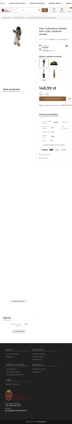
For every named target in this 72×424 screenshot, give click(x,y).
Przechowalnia (37, 359)
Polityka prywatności (39, 369)
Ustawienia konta (38, 357)
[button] (45, 10)
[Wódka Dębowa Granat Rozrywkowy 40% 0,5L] (44, 73)
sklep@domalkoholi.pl (16, 410)
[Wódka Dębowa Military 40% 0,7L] (54, 73)
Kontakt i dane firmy (12, 384)
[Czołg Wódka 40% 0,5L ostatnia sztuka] (54, 63)
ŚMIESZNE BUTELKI (19, 17)
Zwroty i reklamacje (12, 354)
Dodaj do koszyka (52, 99)
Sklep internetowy (35, 421)
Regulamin (9, 357)
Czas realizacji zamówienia (14, 375)
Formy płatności (11, 369)
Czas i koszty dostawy (13, 372)
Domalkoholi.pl (6, 17)
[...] (17, 36)
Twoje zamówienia (38, 354)
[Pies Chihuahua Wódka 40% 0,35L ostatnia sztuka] (44, 63)
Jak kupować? (37, 372)
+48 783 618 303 (65, 105)
